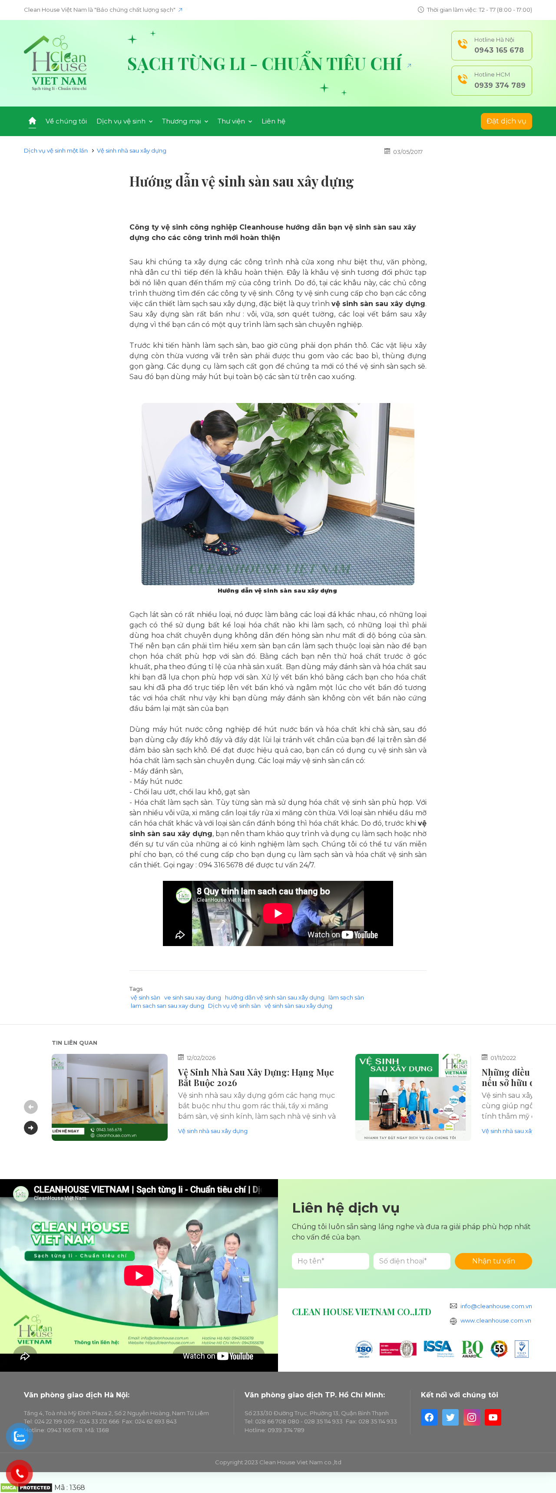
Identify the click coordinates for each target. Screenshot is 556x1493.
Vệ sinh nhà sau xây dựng (131, 150)
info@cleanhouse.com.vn (496, 1306)
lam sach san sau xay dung (167, 1005)
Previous (31, 1107)
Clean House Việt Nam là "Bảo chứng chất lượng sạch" (100, 9)
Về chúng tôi (66, 121)
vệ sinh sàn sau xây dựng (298, 1005)
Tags (135, 988)
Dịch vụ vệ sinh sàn (234, 1005)
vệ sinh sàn (145, 997)
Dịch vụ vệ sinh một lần (56, 150)
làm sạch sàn (346, 997)
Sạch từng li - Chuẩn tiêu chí (266, 63)
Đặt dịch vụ (506, 121)
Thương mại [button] (182, 121)
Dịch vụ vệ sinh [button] (121, 121)
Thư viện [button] (232, 121)
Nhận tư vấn (493, 1261)
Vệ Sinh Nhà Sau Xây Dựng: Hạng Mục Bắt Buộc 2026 (256, 1077)
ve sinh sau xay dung (192, 997)
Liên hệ (273, 121)
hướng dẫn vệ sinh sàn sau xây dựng (274, 997)
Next (31, 1128)
